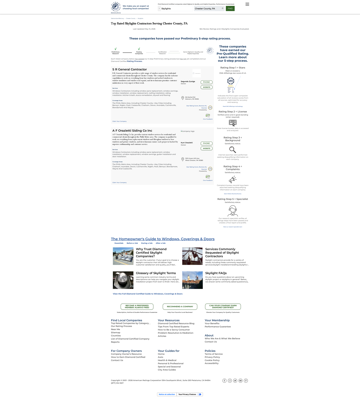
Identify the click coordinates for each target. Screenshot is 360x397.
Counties (116, 335)
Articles (162, 336)
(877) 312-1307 (117, 383)
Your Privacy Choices (187, 394)
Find (230, 8)
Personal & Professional (171, 363)
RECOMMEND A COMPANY (180, 306)
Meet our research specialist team (232, 227)
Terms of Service (214, 354)
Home (161, 354)
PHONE (206, 82)
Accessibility (212, 363)
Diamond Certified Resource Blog (176, 323)
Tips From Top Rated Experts (173, 326)
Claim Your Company (119, 121)
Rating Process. (134, 61)
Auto (160, 357)
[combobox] (177, 8)
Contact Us (211, 341)
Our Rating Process (121, 326)
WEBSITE (206, 87)
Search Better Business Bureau (232, 193)
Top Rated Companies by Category (130, 323)
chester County (130, 18)
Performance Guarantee (218, 326)
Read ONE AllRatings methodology (233, 106)
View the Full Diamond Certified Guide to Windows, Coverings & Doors (148, 294)
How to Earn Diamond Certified (128, 357)
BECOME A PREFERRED (137, 306)
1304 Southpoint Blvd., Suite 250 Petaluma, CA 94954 (186, 380)
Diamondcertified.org (117, 18)
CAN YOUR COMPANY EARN (223, 306)
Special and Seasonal (169, 366)
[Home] (115, 8)
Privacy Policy (212, 357)
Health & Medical (167, 360)
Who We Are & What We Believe (222, 338)
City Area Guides (167, 369)
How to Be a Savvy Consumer (174, 329)
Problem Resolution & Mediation (175, 333)
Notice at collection (167, 394)
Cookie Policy (212, 360)
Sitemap (115, 332)
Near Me (115, 329)
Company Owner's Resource (126, 354)
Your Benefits (212, 323)
